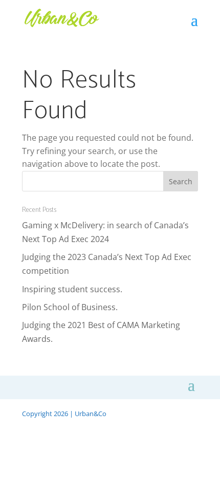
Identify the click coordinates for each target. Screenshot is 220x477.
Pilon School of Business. (70, 307)
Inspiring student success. (72, 289)
